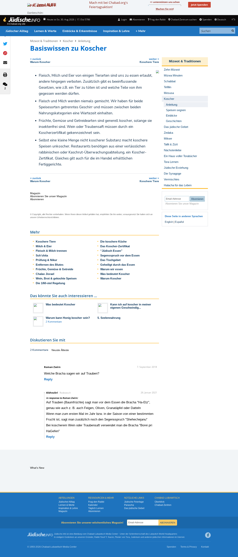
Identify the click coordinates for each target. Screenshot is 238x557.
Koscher (68, 41)
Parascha (129, 505)
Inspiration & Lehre (116, 31)
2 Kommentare (54, 321)
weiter (149, 60)
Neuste (56, 350)
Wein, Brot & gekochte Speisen (56, 278)
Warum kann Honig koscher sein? (68, 317)
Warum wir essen (111, 269)
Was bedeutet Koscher (115, 273)
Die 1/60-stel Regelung (50, 283)
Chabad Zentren (163, 505)
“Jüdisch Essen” (111, 250)
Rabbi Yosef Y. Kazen (104, 537)
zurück (40, 60)
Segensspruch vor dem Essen (120, 255)
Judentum (135, 537)
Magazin (63, 511)
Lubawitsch (100, 534)
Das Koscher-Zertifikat (115, 246)
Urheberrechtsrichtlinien (48, 217)
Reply (48, 379)
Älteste (65, 350)
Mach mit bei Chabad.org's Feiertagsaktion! (108, 4)
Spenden (206, 19)
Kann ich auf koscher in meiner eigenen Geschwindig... (130, 306)
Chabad (90, 534)
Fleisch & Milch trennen (51, 250)
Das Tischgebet (110, 260)
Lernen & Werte (45, 31)
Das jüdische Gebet (134, 508)
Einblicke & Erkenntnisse (79, 31)
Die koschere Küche (113, 241)
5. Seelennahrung (108, 317)
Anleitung (84, 41)
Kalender (93, 505)
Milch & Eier (44, 246)
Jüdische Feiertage (134, 502)
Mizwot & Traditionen (44, 41)
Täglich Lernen (96, 508)
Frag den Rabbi (158, 19)
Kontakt (205, 547)
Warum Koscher (110, 278)
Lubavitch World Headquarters (163, 534)
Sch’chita (42, 255)
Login (124, 19)
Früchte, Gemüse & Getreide (54, 269)
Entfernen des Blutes (49, 264)
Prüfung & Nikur (46, 260)
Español (179, 222)
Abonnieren (94, 511)
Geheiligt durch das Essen (117, 264)
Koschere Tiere (46, 241)
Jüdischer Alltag (17, 31)
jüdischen (157, 537)
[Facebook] (208, 535)
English (169, 222)
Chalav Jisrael (45, 273)
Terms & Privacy (188, 547)
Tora (128, 537)
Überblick (159, 502)
